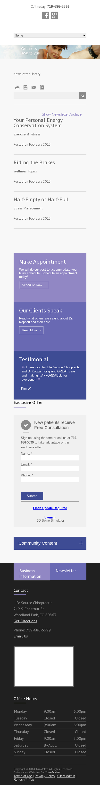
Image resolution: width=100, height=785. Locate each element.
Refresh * (20, 779)
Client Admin (66, 776)
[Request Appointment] (42, 87)
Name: (26, 453)
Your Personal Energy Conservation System (38, 123)
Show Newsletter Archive (62, 114)
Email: (26, 464)
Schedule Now (32, 285)
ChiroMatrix (53, 772)
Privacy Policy (45, 776)
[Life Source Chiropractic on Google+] (54, 15)
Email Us (21, 636)
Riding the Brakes (34, 162)
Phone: (27, 475)
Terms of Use (23, 776)
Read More (29, 330)
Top (31, 779)
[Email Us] (34, 87)
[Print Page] (17, 87)
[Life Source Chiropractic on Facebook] (45, 15)
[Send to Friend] (25, 87)
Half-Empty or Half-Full (41, 199)
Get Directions (25, 620)
